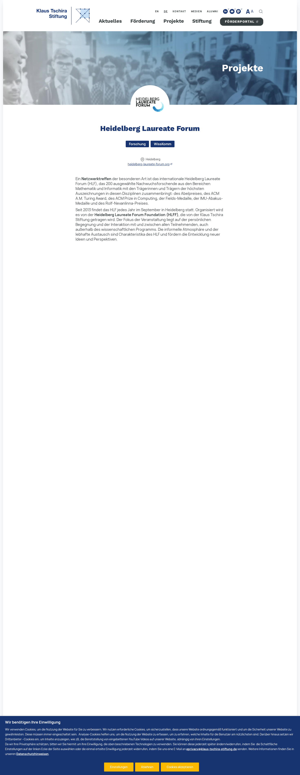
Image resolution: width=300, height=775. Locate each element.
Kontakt (179, 11)
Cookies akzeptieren (180, 767)
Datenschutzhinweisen (32, 754)
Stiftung (201, 21)
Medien (196, 11)
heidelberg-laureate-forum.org (149, 164)
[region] (150, 745)
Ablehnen (147, 767)
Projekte (173, 21)
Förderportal (240, 21)
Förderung (142, 21)
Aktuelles (110, 21)
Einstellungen (119, 767)
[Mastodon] (238, 11)
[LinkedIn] (225, 11)
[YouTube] (232, 11)
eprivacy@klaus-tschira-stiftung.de (211, 749)
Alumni (212, 11)
